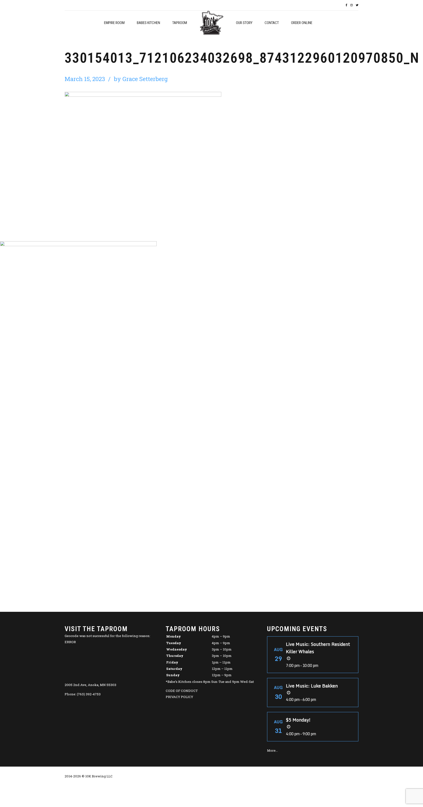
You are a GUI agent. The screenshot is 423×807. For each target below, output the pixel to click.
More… (272, 750)
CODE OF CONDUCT (182, 690)
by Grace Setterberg (141, 79)
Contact (272, 23)
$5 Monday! (298, 719)
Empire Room (114, 23)
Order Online (301, 23)
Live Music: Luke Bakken (312, 685)
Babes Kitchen (148, 23)
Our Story (244, 23)
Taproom (179, 23)
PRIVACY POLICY (179, 697)
